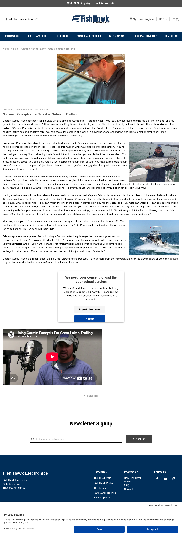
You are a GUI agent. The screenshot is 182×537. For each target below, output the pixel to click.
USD (162, 19)
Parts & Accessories (89, 36)
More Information (90, 309)
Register (149, 19)
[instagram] (173, 478)
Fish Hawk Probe (38, 36)
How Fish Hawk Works (132, 479)
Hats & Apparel (117, 36)
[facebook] (157, 478)
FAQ (126, 485)
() (177, 19)
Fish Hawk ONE (12, 36)
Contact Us (171, 36)
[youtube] (165, 478)
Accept (90, 318)
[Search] (7, 19)
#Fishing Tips (91, 395)
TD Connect (62, 36)
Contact (128, 489)
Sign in (137, 19)
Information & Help (145, 36)
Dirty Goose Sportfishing (78, 124)
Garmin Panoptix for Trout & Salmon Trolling (41, 114)
